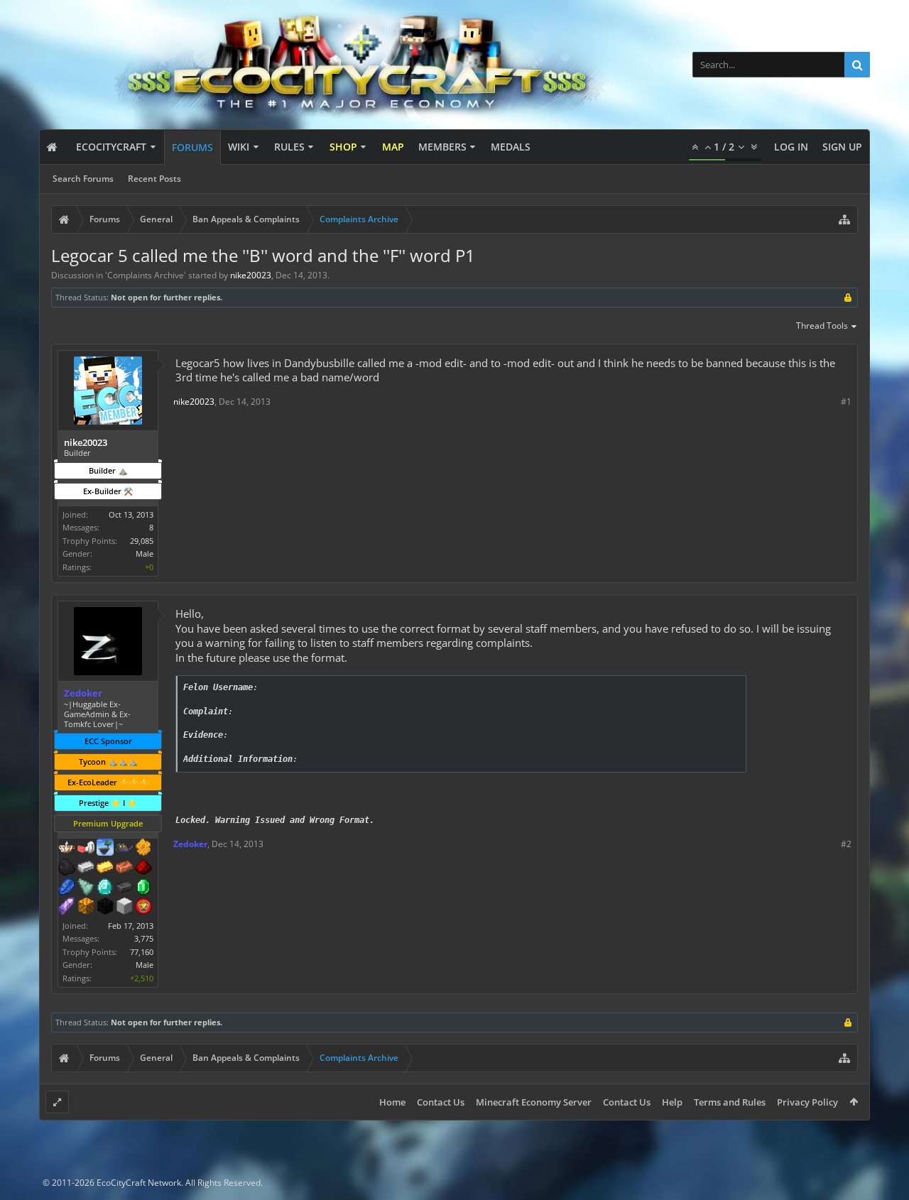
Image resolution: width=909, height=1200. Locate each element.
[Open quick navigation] (844, 219)
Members (442, 146)
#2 (846, 844)
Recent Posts (154, 179)
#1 (846, 401)
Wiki (238, 146)
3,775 (143, 938)
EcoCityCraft (111, 146)
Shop (343, 146)
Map (393, 146)
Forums (192, 147)
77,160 (141, 952)
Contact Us (440, 1102)
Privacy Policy (807, 1102)
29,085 (141, 540)
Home (392, 1102)
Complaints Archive (145, 275)
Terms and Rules (730, 1102)
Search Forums (83, 179)
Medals (510, 146)
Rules (289, 146)
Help (672, 1102)
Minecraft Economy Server (534, 1102)
